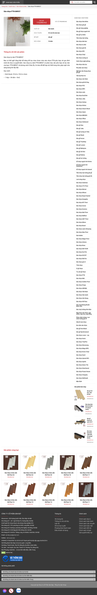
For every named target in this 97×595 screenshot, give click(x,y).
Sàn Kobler (79, 235)
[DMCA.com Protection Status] (7, 553)
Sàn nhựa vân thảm (82, 79)
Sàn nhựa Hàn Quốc (82, 295)
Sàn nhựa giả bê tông (82, 82)
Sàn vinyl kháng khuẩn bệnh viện (83, 305)
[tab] (48, 571)
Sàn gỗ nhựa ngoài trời (83, 31)
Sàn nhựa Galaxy (81, 102)
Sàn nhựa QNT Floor (82, 219)
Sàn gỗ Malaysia (81, 148)
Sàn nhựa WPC (80, 89)
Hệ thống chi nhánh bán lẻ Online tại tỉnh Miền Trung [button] (18, 579)
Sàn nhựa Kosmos (81, 209)
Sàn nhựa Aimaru (81, 242)
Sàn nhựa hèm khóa (82, 21)
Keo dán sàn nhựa (81, 325)
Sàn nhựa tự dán (81, 44)
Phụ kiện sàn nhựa (81, 67)
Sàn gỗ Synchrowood (82, 332)
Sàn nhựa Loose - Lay (82, 335)
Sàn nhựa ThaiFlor (81, 342)
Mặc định (79, 381)
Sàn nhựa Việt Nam (82, 291)
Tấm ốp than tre (81, 75)
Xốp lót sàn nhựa (81, 322)
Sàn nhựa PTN (80, 275)
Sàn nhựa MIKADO (81, 115)
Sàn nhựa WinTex (81, 258)
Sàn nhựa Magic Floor (82, 239)
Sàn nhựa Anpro (81, 112)
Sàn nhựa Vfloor (81, 118)
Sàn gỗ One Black (81, 328)
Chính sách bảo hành (86, 521)
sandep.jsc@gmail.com (12, 535)
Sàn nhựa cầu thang (82, 298)
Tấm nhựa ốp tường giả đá (84, 176)
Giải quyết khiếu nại (85, 532)
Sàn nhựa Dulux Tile (82, 365)
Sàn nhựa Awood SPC (82, 358)
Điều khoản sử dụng (61, 530)
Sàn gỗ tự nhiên (81, 34)
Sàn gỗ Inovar (80, 138)
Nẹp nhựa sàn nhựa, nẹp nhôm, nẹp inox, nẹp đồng (84, 313)
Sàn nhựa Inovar (81, 206)
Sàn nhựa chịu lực (81, 64)
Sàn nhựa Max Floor (82, 232)
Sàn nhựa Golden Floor (83, 281)
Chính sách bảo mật (86, 526)
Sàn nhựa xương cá (82, 58)
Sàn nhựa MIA (80, 278)
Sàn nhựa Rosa (80, 245)
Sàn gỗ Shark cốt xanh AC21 (90, 420)
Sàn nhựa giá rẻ (81, 262)
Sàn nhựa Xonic (81, 338)
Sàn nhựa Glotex (81, 105)
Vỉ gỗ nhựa (79, 268)
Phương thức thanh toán (63, 528)
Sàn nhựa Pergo (81, 285)
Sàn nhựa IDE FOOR (82, 248)
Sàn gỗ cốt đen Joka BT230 (89, 392)
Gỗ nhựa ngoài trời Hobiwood (81, 165)
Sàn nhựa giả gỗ (81, 25)
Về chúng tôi (59, 519)
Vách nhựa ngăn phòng (83, 61)
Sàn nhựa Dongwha (82, 199)
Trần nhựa (79, 265)
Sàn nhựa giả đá (81, 48)
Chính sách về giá (85, 530)
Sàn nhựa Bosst (81, 225)
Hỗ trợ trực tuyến (60, 526)
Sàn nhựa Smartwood (82, 368)
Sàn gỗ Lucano (80, 145)
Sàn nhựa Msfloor (81, 215)
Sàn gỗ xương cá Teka (82, 132)
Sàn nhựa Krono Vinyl (82, 351)
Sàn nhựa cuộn (80, 92)
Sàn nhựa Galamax (82, 182)
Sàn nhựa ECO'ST (81, 255)
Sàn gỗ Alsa (79, 125)
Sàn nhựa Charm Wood (83, 108)
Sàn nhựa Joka (80, 99)
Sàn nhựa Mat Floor (82, 212)
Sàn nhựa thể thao (81, 301)
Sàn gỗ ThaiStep (81, 141)
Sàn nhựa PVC (80, 85)
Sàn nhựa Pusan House (83, 371)
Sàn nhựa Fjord (80, 355)
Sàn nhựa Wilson (81, 192)
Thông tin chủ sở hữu (62, 521)
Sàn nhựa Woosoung (82, 345)
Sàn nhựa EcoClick (81, 95)
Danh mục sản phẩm (13, 2)
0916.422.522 (11, 538)
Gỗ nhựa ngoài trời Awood (84, 169)
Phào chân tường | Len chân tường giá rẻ (83, 318)
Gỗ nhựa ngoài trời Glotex (84, 161)
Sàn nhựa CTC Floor (82, 186)
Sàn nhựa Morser (81, 189)
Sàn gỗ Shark (80, 135)
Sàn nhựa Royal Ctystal (83, 196)
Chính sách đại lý (85, 519)
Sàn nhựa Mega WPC (82, 348)
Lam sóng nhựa (81, 179)
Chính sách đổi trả (85, 528)
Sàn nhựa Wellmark (82, 378)
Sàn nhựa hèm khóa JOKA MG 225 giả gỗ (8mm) (89, 434)
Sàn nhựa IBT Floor (82, 202)
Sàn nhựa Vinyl (80, 54)
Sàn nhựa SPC (80, 51)
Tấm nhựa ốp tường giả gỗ (84, 172)
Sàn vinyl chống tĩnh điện (83, 309)
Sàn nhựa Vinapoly (82, 375)
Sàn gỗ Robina (80, 155)
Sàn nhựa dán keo (81, 41)
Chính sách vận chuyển (87, 523)
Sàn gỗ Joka (80, 128)
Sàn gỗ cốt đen (80, 151)
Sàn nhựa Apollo (81, 361)
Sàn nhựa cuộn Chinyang (83, 229)
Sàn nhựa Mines (81, 222)
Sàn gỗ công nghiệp (82, 28)
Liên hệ (57, 523)
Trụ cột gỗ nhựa (81, 272)
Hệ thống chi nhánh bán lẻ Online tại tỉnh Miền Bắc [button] (17, 575)
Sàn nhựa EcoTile (81, 252)
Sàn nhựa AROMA (81, 288)
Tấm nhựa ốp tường (82, 38)
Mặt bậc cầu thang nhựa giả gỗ (83, 71)
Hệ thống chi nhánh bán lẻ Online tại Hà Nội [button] (15, 572)
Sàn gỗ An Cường (81, 158)
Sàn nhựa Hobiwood (82, 122)
